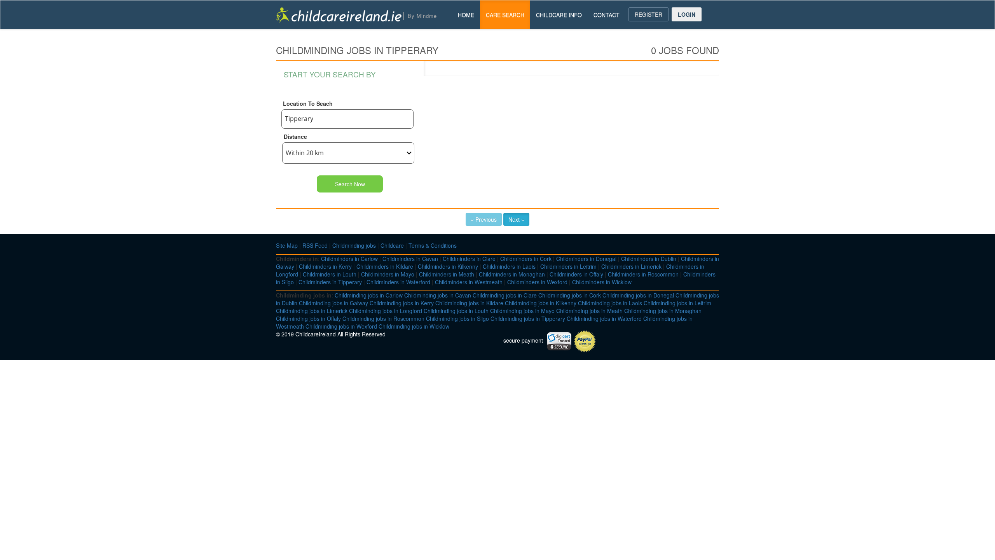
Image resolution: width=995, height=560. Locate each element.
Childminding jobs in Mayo (522, 311)
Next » (516, 219)
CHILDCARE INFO (559, 15)
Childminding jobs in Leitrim (677, 303)
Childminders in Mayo (387, 274)
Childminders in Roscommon (643, 274)
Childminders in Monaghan (512, 274)
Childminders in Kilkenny (448, 266)
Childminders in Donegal (586, 258)
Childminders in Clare (469, 258)
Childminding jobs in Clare (505, 295)
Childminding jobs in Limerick (311, 311)
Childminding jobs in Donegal (638, 295)
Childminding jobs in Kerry (402, 303)
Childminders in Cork (526, 258)
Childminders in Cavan (410, 258)
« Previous (484, 219)
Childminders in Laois (509, 266)
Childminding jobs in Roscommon (383, 318)
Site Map (287, 245)
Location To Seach (308, 103)
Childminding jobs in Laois (610, 303)
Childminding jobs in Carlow (369, 295)
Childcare (392, 245)
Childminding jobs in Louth (456, 311)
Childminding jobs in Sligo (457, 318)
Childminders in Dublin (648, 258)
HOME (466, 15)
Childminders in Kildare (384, 266)
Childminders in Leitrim (568, 266)
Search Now (350, 184)
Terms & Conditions (432, 245)
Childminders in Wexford (537, 282)
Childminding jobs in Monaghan (663, 311)
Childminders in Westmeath (469, 282)
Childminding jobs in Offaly (308, 318)
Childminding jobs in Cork (569, 295)
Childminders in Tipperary (330, 282)
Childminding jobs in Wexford (341, 326)
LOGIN (686, 14)
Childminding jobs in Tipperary (528, 318)
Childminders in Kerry (325, 266)
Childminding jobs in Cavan (437, 295)
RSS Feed (315, 245)
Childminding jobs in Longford (385, 311)
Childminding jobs (354, 245)
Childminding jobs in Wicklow (414, 326)
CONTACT (607, 15)
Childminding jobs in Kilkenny (540, 303)
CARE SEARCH (505, 15)
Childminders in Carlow (349, 258)
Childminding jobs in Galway (333, 303)
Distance (295, 136)
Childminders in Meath (446, 274)
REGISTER (648, 14)
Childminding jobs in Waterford (604, 318)
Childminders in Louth (329, 274)
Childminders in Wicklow (602, 282)
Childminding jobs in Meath (589, 311)
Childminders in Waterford (398, 282)
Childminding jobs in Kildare (469, 303)
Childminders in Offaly (576, 274)
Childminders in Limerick (631, 266)
